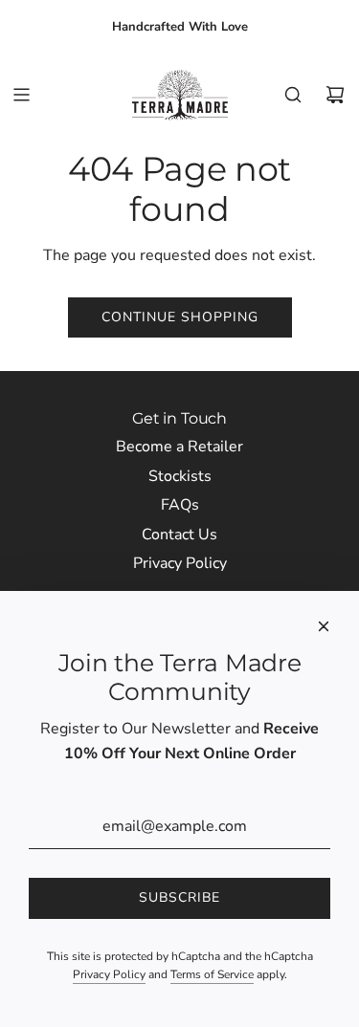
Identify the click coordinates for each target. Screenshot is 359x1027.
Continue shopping (179, 317)
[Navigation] (21, 95)
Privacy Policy (109, 974)
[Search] (293, 95)
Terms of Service (212, 974)
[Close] (324, 626)
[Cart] (335, 95)
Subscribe (179, 897)
